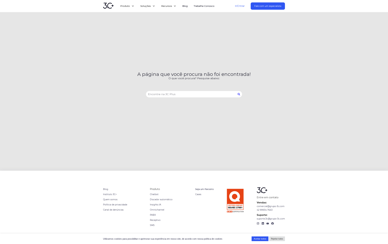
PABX (153, 215)
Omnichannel (157, 209)
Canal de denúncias (113, 209)
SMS (152, 225)
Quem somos (110, 199)
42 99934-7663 (265, 210)
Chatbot (154, 194)
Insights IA (155, 204)
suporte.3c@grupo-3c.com (271, 218)
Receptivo (155, 220)
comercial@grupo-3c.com (270, 206)
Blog (105, 189)
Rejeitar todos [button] (277, 239)
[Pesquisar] (239, 94)
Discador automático (161, 199)
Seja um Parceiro (204, 189)
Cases (198, 194)
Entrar (241, 6)
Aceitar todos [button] (260, 238)
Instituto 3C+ (110, 194)
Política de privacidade (115, 204)
